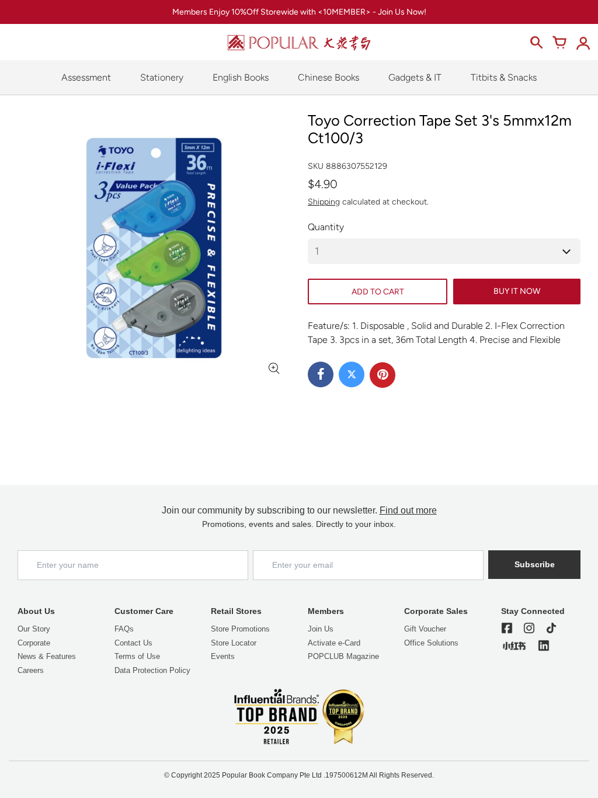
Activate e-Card (334, 643)
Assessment (86, 77)
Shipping (324, 202)
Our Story (34, 628)
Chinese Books (328, 77)
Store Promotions (240, 628)
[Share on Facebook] (320, 374)
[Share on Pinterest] (382, 375)
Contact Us (133, 643)
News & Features (47, 656)
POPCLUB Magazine (343, 656)
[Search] (536, 42)
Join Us (320, 628)
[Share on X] (351, 374)
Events (223, 656)
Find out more (408, 510)
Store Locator (233, 643)
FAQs (124, 628)
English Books (241, 77)
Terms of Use (137, 656)
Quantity (326, 227)
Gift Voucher (425, 628)
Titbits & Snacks (504, 77)
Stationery (161, 77)
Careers (31, 670)
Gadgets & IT (414, 77)
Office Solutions (431, 643)
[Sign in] (582, 42)
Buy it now (516, 291)
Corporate (34, 643)
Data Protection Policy (152, 670)
